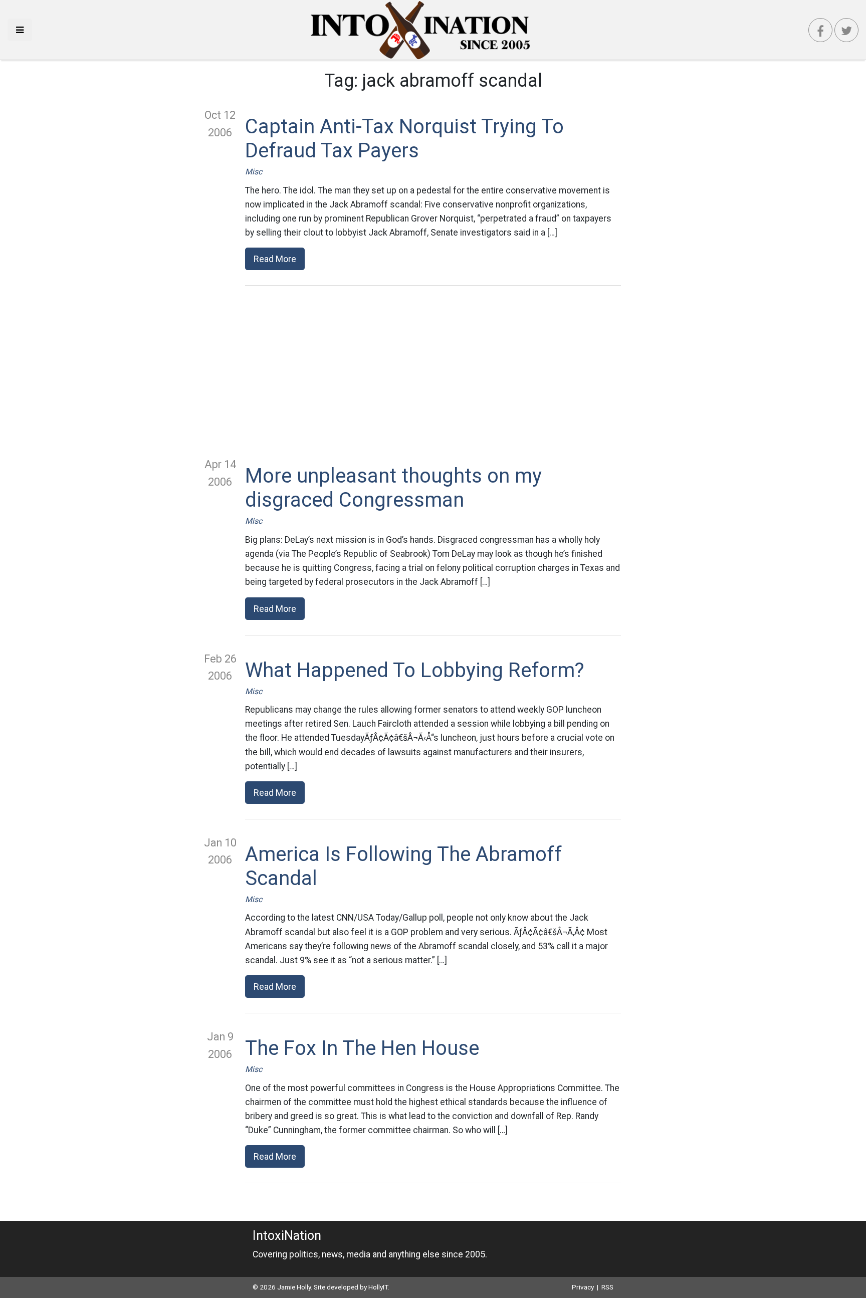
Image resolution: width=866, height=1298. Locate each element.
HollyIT (378, 1287)
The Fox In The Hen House (362, 1048)
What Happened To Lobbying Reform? (414, 670)
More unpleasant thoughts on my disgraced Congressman (393, 488)
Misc (253, 171)
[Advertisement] (433, 371)
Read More (275, 259)
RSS (607, 1287)
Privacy (583, 1287)
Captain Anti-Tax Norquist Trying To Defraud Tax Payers (404, 138)
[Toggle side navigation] (20, 30)
